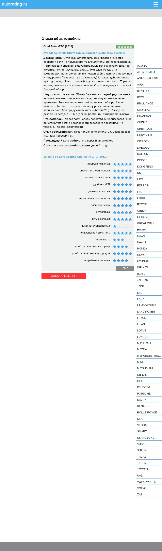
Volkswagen (146, 481)
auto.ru (14, 4)
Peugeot (144, 387)
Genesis (143, 217)
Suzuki (142, 450)
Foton (142, 204)
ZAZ (139, 494)
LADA (140, 299)
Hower (142, 254)
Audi (140, 84)
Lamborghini (146, 305)
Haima (141, 229)
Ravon (142, 399)
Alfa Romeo (146, 72)
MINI (140, 362)
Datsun (142, 153)
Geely (141, 210)
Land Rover (146, 311)
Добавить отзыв (63, 275)
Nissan (142, 374)
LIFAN (141, 324)
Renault (143, 406)
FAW (140, 179)
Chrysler (144, 135)
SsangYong (146, 437)
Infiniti (142, 267)
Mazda (142, 349)
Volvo (141, 488)
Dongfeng (145, 166)
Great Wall (145, 223)
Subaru (142, 444)
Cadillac (144, 109)
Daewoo (143, 147)
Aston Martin (147, 78)
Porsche (144, 393)
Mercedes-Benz (149, 355)
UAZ (140, 475)
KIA (139, 292)
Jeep (140, 286)
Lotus (141, 330)
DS (139, 172)
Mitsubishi (145, 368)
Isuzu (141, 273)
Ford (141, 198)
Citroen (143, 141)
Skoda (142, 425)
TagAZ (141, 456)
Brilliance (145, 103)
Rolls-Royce (147, 412)
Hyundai (143, 261)
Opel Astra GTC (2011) (58, 46)
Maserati (144, 343)
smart (142, 431)
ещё (125, 268)
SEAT (140, 418)
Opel (140, 381)
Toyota (142, 469)
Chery (142, 122)
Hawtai (142, 242)
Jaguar (142, 280)
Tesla (141, 462)
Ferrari (143, 185)
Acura (142, 65)
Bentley (143, 90)
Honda (142, 248)
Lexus (141, 317)
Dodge (142, 160)
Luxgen (142, 336)
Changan (144, 116)
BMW (140, 97)
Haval (141, 235)
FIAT (140, 191)
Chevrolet (145, 128)
